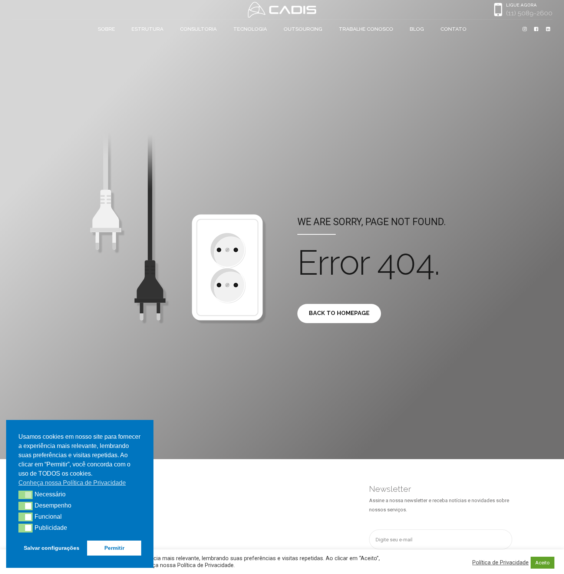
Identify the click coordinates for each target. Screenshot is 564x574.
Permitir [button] (114, 548)
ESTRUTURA (147, 29)
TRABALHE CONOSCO (366, 29)
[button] (25, 495)
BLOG (417, 29)
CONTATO (453, 29)
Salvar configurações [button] (51, 548)
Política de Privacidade (500, 562)
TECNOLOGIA (250, 29)
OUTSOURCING (303, 29)
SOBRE (106, 29)
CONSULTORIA (198, 29)
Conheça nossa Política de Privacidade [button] (72, 482)
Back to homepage (339, 313)
